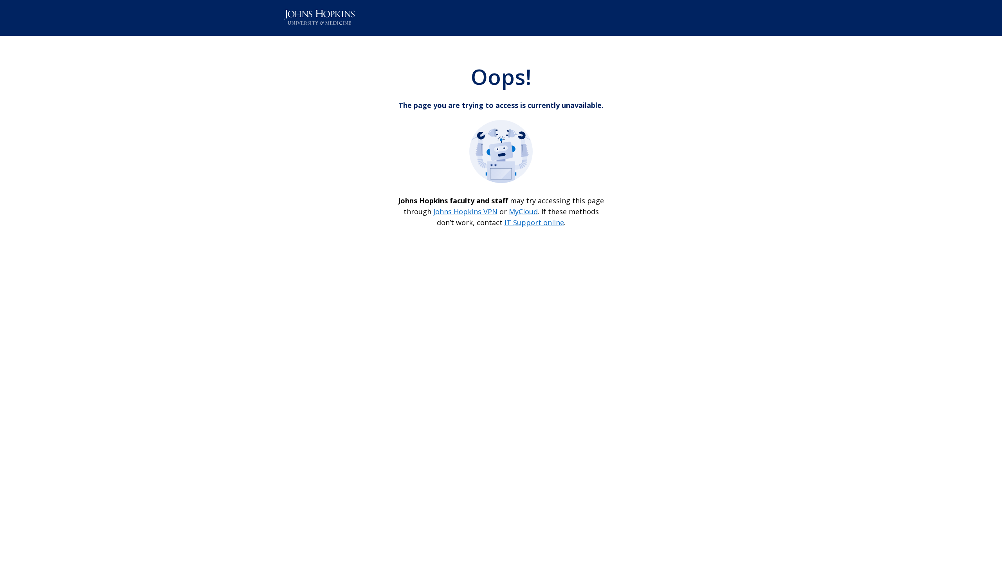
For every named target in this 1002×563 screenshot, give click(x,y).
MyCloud (523, 211)
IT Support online (534, 222)
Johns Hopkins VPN (465, 211)
